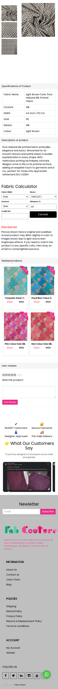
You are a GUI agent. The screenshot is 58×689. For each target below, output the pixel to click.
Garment (5, 202)
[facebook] (6, 675)
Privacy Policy (14, 616)
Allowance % (35, 202)
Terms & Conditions (17, 626)
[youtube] (37, 675)
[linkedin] (21, 675)
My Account (13, 648)
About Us (11, 569)
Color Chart (13, 579)
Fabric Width (6, 192)
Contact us (12, 574)
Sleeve (33, 192)
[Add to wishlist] (15, 291)
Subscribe (48, 511)
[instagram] (29, 675)
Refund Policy (14, 611)
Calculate (43, 214)
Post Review (10, 402)
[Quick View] (22, 291)
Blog (8, 584)
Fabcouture (20, 684)
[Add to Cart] (9, 291)
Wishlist (10, 653)
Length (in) (5, 211)
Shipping (11, 606)
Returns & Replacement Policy (24, 621)
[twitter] (13, 675)
